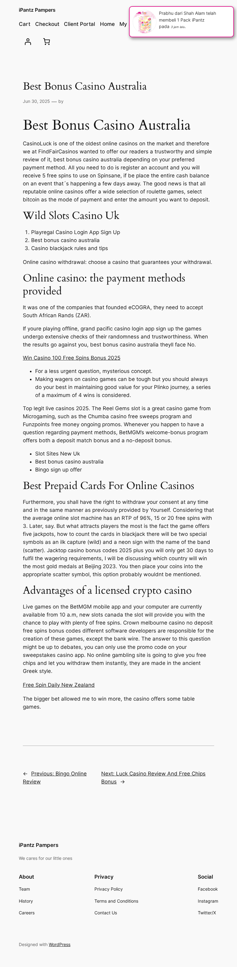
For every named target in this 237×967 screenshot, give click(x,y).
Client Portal (79, 24)
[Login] (28, 41)
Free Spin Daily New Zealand (59, 685)
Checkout (47, 24)
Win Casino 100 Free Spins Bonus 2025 (71, 358)
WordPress (59, 944)
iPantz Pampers (37, 10)
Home (107, 24)
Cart (24, 24)
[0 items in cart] (46, 41)
